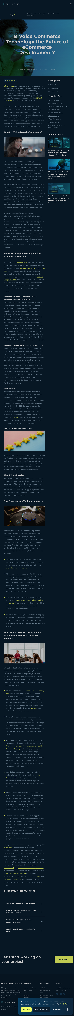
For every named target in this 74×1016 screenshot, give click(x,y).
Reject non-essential (41, 1009)
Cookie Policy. (64, 1004)
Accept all (26, 1009)
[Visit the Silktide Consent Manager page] (67, 1009)
